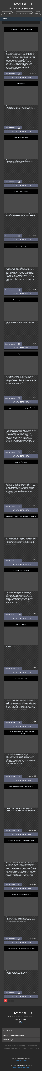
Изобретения (8, 1030)
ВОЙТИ (37, 13)
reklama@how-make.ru (21, 1067)
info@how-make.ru (21, 1060)
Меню (5, 18)
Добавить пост (7, 13)
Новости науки (8, 1040)
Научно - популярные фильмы (13, 1035)
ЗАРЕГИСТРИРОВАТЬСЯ (23, 13)
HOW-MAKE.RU (21, 4)
